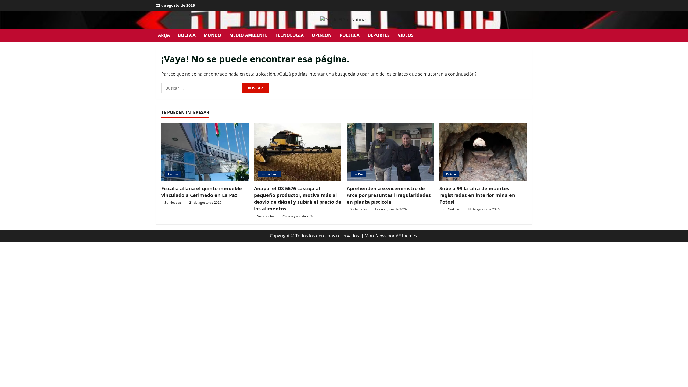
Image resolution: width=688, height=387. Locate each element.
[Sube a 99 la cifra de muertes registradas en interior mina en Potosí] (483, 152)
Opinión (322, 35)
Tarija (163, 35)
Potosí (451, 174)
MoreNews (375, 236)
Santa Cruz (269, 174)
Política (350, 35)
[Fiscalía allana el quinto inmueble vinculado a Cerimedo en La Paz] (205, 152)
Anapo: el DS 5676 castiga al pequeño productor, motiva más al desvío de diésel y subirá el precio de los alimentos (297, 198)
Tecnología (289, 35)
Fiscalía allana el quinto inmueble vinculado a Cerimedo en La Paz (201, 191)
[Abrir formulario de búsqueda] (530, 35)
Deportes (379, 35)
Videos (406, 35)
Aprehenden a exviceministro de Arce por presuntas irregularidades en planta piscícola (389, 195)
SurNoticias (173, 202)
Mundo (212, 35)
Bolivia (187, 35)
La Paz (173, 174)
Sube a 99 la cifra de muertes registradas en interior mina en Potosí (477, 195)
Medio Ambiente (248, 35)
